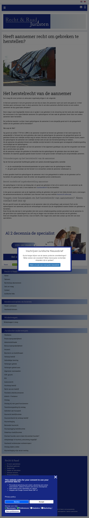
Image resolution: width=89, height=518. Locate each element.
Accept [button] (41, 502)
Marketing (47, 508)
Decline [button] (17, 502)
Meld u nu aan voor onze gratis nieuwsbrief (44, 265)
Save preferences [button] (12, 511)
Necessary (11, 508)
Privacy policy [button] (10, 497)
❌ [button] (55, 477)
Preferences (24, 508)
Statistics (36, 508)
